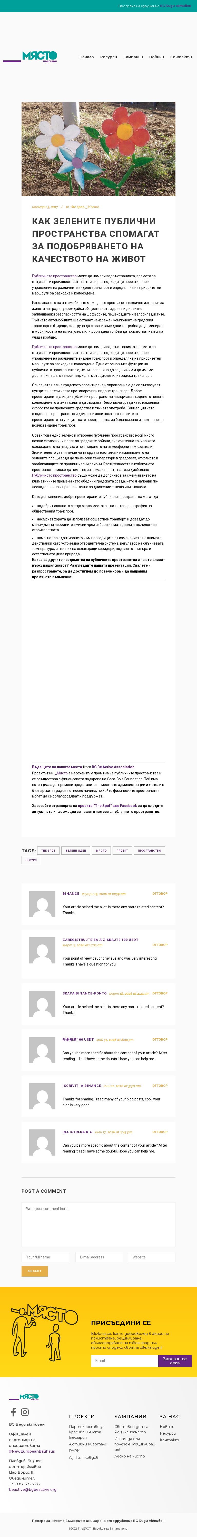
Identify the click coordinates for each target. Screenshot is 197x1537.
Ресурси (108, 57)
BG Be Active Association (113, 767)
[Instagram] (25, 1412)
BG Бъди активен (175, 6)
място (101, 850)
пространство (149, 850)
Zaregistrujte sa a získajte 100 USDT (101, 940)
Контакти (181, 57)
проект (122, 850)
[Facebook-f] (13, 1412)
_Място (92, 206)
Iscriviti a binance (82, 1086)
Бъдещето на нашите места (57, 767)
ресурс (31, 860)
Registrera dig (78, 1132)
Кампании (133, 57)
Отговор (160, 893)
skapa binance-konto (85, 993)
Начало (87, 57)
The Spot (77, 206)
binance (71, 893)
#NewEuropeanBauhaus (32, 1451)
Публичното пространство (54, 276)
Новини (156, 57)
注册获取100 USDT (78, 1039)
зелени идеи (75, 850)
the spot (48, 850)
